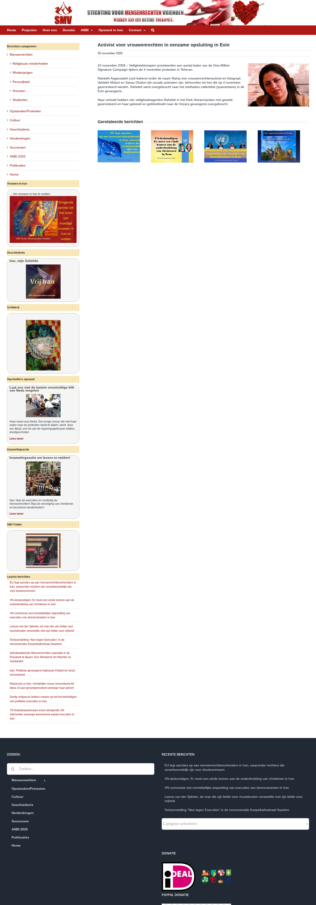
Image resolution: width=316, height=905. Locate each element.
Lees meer (16, 438)
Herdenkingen (20, 138)
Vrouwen (18, 91)
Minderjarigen (22, 72)
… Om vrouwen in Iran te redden (29, 194)
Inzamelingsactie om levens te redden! (39, 457)
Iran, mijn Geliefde (23, 261)
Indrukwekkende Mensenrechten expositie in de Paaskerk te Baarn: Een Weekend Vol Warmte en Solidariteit (40, 657)
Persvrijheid (21, 82)
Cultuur (15, 120)
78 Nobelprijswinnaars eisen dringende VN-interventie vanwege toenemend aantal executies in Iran (42, 714)
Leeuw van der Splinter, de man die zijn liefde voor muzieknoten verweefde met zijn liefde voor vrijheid (233, 799)
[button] (152, 30)
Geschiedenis (20, 129)
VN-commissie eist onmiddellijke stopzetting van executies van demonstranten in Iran (226, 788)
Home (14, 174)
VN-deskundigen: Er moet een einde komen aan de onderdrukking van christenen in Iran (229, 778)
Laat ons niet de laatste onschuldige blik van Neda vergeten (41, 389)
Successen (18, 147)
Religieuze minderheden (30, 63)
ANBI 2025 (17, 156)
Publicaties (17, 165)
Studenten (20, 100)
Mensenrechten (21, 54)
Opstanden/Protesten (25, 111)
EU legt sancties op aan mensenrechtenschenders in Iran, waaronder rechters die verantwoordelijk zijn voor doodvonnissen (43, 586)
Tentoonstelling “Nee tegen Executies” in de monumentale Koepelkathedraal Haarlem (226, 810)
